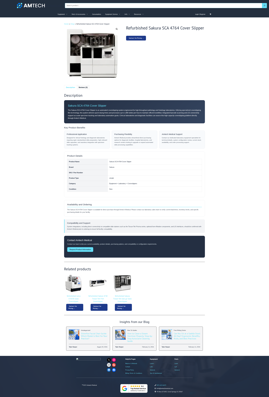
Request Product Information (80, 249)
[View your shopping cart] (210, 14)
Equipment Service (111, 14)
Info (126, 14)
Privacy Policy (129, 370)
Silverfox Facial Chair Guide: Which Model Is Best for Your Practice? (94, 336)
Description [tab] (70, 87)
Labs (151, 367)
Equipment (61, 14)
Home (66, 24)
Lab (176, 367)
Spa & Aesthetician (156, 373)
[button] (117, 29)
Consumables (96, 14)
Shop (73, 24)
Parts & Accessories (78, 14)
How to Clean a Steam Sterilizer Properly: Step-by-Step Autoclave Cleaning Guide (140, 337)
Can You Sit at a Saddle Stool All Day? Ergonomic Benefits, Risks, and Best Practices (187, 336)
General (152, 370)
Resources (137, 14)
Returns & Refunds (131, 363)
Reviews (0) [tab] (83, 87)
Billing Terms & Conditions (133, 373)
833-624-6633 (161, 385)
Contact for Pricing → (136, 38)
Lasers (152, 363)
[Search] (264, 5)
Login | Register (200, 14)
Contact (127, 367)
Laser (176, 363)
